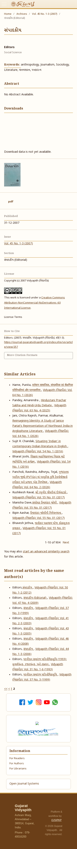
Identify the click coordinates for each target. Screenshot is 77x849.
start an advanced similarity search (46, 552)
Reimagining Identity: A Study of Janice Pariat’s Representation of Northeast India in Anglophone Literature (42, 426)
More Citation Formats (22, 355)
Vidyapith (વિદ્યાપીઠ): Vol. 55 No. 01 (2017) (38, 498)
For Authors (16, 763)
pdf (10, 201)
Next (66, 543)
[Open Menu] (4, 4)
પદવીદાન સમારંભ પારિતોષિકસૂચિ (40, 675)
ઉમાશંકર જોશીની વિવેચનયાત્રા (46, 513)
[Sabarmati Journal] (38, 732)
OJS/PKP (56, 820)
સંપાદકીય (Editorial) (35, 598)
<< (5, 689)
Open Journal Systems (24, 784)
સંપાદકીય (28, 608)
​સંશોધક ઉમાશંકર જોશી (44, 503)
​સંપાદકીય (28, 588)
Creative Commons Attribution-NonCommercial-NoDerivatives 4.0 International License (34, 303)
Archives (21, 14)
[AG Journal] (38, 723)
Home (7, 14)
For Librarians (17, 768)
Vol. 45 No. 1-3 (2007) (44, 14)
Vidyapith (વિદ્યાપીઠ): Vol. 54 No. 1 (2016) (37, 452)
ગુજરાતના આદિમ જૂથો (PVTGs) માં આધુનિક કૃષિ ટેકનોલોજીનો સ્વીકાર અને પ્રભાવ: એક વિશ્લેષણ (40, 477)
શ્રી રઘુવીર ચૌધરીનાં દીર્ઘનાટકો (51, 492)
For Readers (17, 758)
